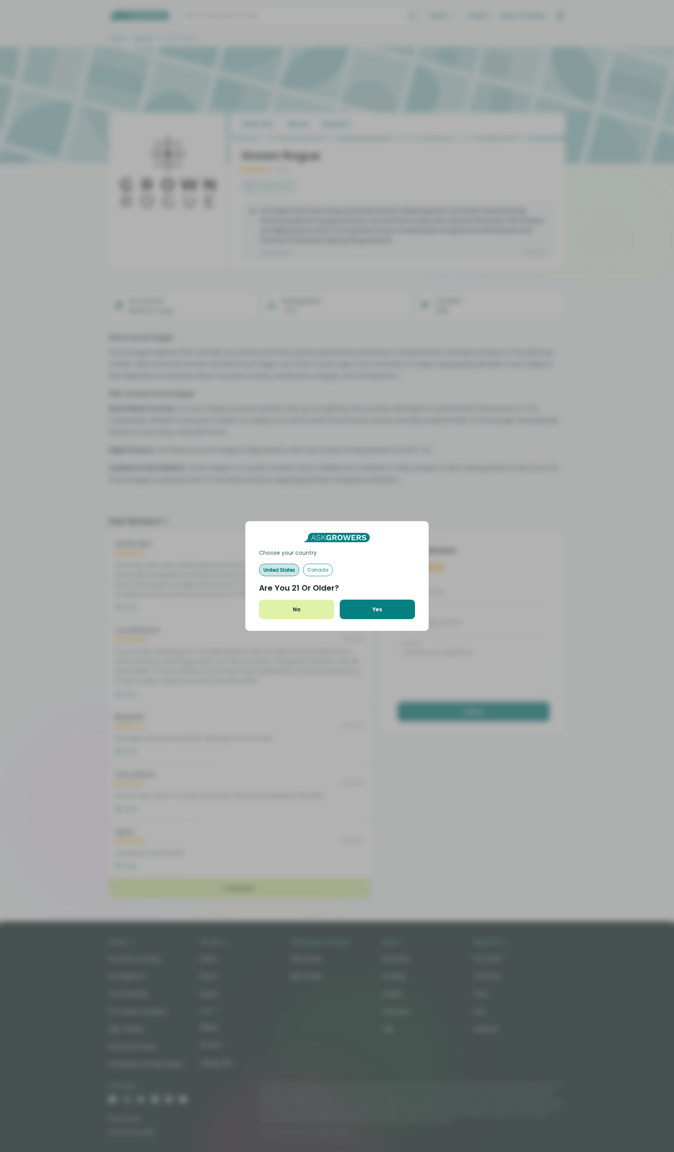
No (297, 609)
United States (279, 569)
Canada (317, 569)
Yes (377, 609)
